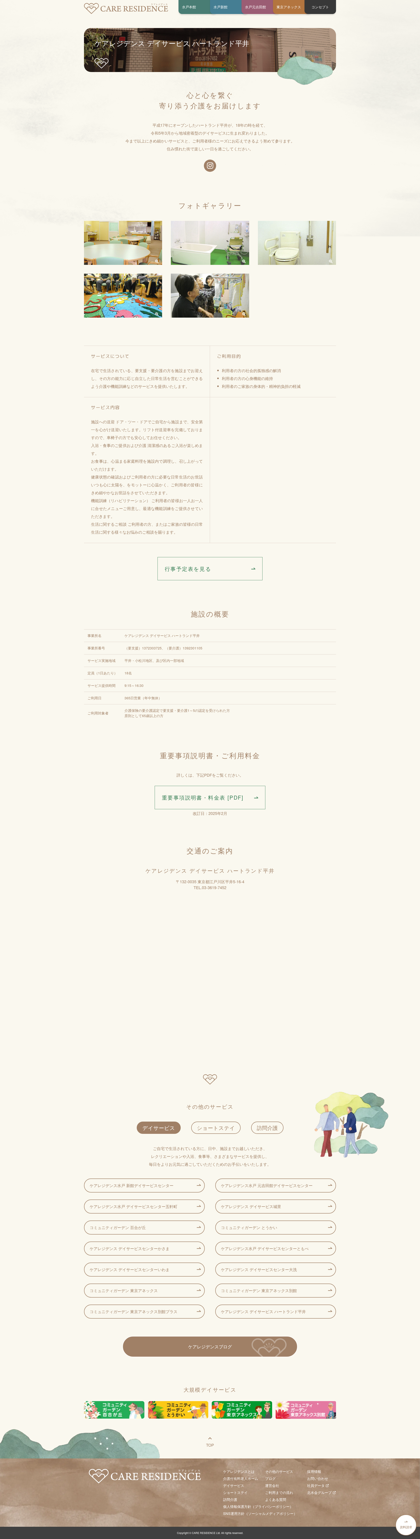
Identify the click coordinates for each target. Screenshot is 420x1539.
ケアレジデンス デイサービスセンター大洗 (259, 1269)
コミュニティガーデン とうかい (249, 1227)
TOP (210, 1445)
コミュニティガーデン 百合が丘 (118, 1227)
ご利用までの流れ (279, 1492)
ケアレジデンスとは (239, 1471)
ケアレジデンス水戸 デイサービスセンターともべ (265, 1248)
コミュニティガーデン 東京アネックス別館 (259, 1290)
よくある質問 (275, 1499)
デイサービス (158, 1127)
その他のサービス (279, 1471)
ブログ (270, 1478)
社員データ (316, 1485)
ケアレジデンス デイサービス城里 (251, 1206)
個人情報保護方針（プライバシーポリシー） (258, 1506)
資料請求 (406, 1527)
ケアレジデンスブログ (210, 1346)
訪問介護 (267, 1127)
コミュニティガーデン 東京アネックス (124, 1290)
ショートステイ (216, 1127)
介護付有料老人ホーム (240, 1478)
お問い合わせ (317, 1478)
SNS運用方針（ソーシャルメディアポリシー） (260, 1513)
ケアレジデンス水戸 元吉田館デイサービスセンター (267, 1185)
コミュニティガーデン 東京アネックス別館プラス (133, 1311)
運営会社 (272, 1485)
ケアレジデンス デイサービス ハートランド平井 (263, 1311)
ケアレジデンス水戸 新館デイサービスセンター (131, 1185)
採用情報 (314, 1471)
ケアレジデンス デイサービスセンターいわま (130, 1269)
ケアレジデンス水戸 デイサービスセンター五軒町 (133, 1206)
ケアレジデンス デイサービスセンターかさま (130, 1248)
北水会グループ (319, 1492)
